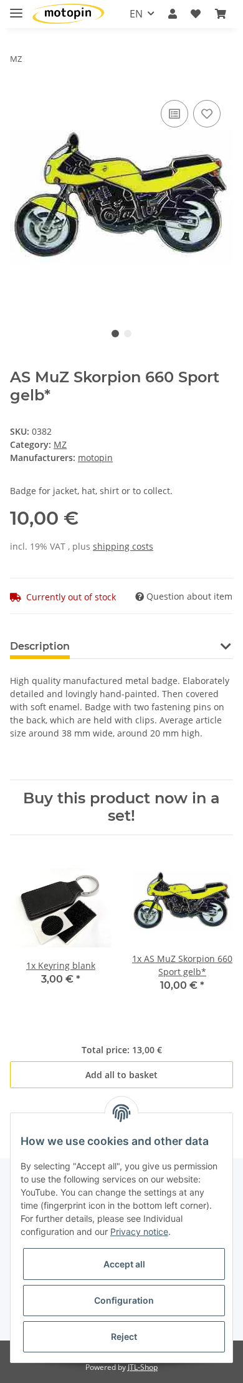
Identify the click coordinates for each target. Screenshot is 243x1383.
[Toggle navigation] (16, 8)
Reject (124, 1336)
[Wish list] (195, 13)
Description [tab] (40, 646)
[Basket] (220, 13)
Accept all (124, 1264)
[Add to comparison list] (174, 113)
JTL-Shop (143, 1367)
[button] (172, 13)
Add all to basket (121, 1075)
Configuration (124, 1300)
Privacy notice (139, 1231)
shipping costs (123, 546)
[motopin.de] (68, 14)
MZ (60, 444)
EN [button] (136, 14)
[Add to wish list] (207, 113)
